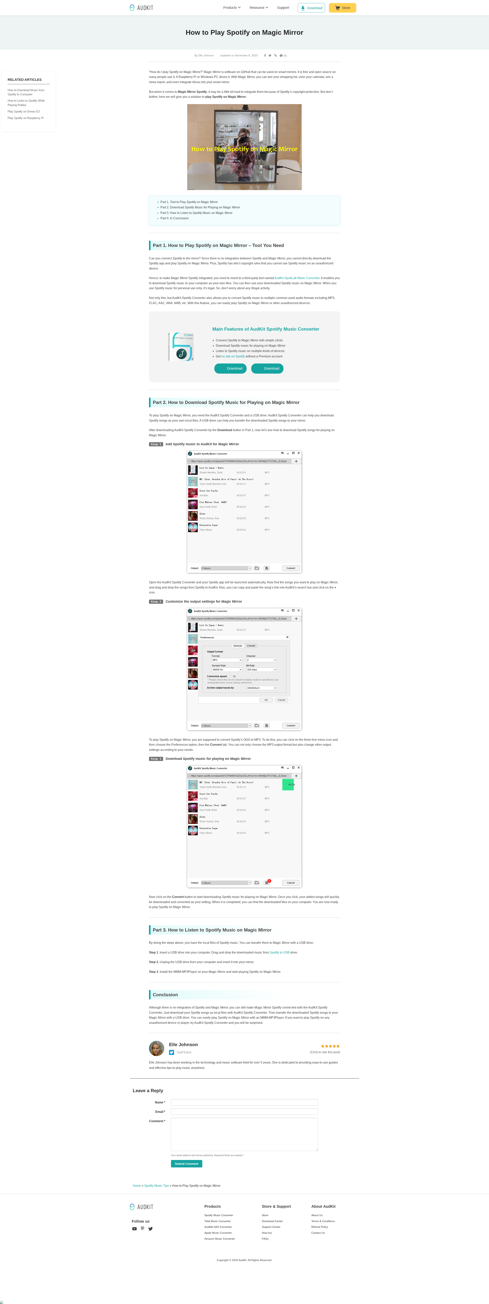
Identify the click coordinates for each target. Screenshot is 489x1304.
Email (160, 1111)
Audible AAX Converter (218, 1226)
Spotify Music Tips (156, 1185)
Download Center (272, 1221)
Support (283, 8)
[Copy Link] (275, 55)
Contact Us (318, 1232)
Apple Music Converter (218, 1232)
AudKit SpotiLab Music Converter (296, 278)
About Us (316, 1215)
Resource (257, 8)
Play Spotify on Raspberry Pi (26, 118)
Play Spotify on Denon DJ (24, 111)
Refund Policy (319, 1226)
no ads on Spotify (233, 356)
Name (160, 1102)
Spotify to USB (280, 952)
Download (314, 8)
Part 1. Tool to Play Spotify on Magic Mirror (189, 202)
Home (137, 1185)
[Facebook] (265, 55)
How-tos (267, 1232)
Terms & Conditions (323, 1221)
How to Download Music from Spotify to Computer (26, 92)
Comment (157, 1121)
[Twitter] (270, 55)
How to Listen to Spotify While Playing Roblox (26, 103)
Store (346, 8)
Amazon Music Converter (219, 1238)
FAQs (265, 1238)
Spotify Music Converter (218, 1215)
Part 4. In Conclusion (174, 218)
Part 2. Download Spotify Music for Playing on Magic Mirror (200, 207)
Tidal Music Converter (217, 1221)
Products (230, 8)
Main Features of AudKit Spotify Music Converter (265, 329)
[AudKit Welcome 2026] (370, 7)
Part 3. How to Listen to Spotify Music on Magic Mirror (196, 213)
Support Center (271, 1226)
